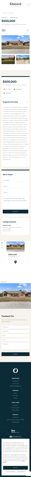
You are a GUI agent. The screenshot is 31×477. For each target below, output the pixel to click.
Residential (15, 381)
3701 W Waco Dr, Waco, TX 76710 (15, 420)
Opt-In (15, 468)
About (15, 393)
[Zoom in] (2, 243)
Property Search (15, 407)
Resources (15, 405)
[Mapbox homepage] (3, 282)
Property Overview (10, 102)
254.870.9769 (15, 422)
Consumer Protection (11, 471)
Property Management (15, 386)
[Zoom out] (2, 245)
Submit (15, 354)
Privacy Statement (21, 471)
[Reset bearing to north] (2, 248)
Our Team (15, 395)
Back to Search (8, 13)
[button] (15, 262)
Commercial (15, 383)
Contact (15, 211)
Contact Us (15, 417)
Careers (15, 398)
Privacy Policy (15, 410)
